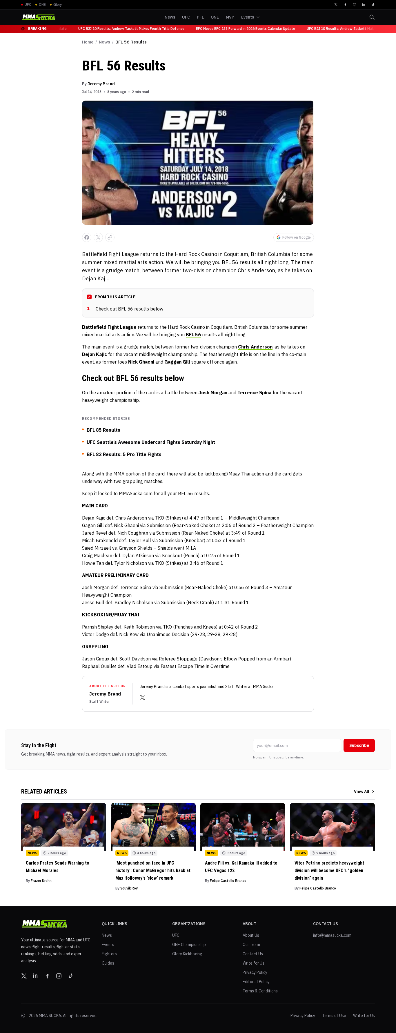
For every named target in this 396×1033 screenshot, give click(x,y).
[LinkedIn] (364, 4)
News (104, 42)
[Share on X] (98, 237)
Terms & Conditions (260, 991)
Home (88, 42)
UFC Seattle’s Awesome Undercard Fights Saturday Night (151, 442)
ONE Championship (189, 944)
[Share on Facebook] (86, 237)
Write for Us (253, 963)
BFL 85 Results (103, 430)
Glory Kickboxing (187, 953)
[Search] (372, 17)
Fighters (109, 953)
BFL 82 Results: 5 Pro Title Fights (124, 454)
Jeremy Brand (101, 83)
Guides (108, 963)
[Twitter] (336, 4)
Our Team (251, 944)
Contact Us (253, 953)
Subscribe (359, 745)
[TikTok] (373, 4)
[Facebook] (345, 4)
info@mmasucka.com (332, 935)
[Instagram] (354, 4)
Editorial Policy (256, 981)
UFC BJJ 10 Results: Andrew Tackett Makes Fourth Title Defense (126, 28)
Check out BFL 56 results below (125, 309)
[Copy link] (110, 237)
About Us (251, 935)
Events (108, 944)
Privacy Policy (255, 972)
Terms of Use (334, 1015)
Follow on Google (296, 237)
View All (361, 791)
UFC (175, 935)
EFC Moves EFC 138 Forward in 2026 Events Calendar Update (240, 28)
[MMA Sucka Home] (38, 17)
